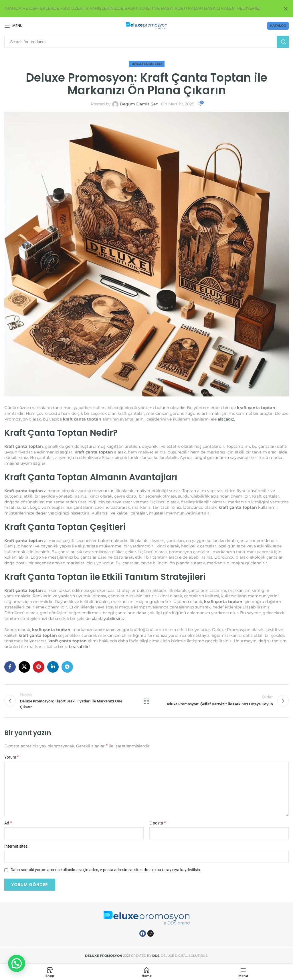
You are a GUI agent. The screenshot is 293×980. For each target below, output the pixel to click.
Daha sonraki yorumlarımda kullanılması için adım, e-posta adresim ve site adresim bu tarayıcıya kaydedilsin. (106, 869)
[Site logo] (146, 25)
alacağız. (226, 419)
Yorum (11, 757)
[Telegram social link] (67, 667)
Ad (8, 823)
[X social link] (24, 667)
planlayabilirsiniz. (108, 618)
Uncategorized (147, 64)
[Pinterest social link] (38, 667)
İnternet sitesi (16, 846)
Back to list (146, 700)
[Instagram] (150, 933)
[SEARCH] (283, 42)
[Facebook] (142, 933)
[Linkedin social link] (53, 667)
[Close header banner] (286, 8)
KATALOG (278, 25)
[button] (16, 963)
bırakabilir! (79, 646)
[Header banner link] (138, 8)
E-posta (157, 823)
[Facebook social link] (10, 667)
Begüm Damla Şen (139, 104)
